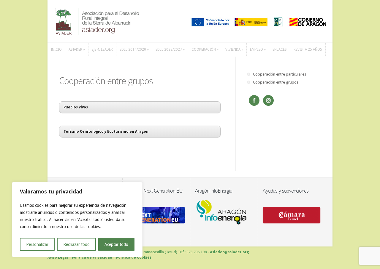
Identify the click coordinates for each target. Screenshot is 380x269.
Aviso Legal (58, 257)
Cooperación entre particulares (279, 74)
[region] (77, 219)
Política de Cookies (133, 257)
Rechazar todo (76, 244)
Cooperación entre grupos (275, 82)
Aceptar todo (116, 244)
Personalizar (37, 244)
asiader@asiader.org (229, 252)
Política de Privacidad (92, 257)
